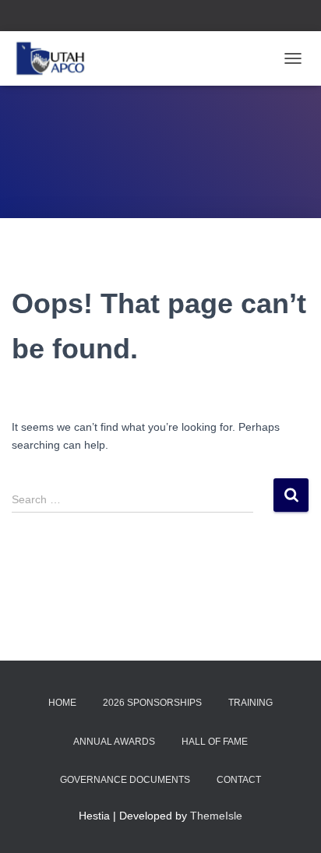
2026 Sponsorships (152, 702)
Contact (239, 779)
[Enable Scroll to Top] (290, 821)
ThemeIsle (216, 815)
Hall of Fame (215, 741)
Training (250, 702)
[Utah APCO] (56, 58)
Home (62, 702)
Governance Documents (125, 779)
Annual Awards (114, 741)
